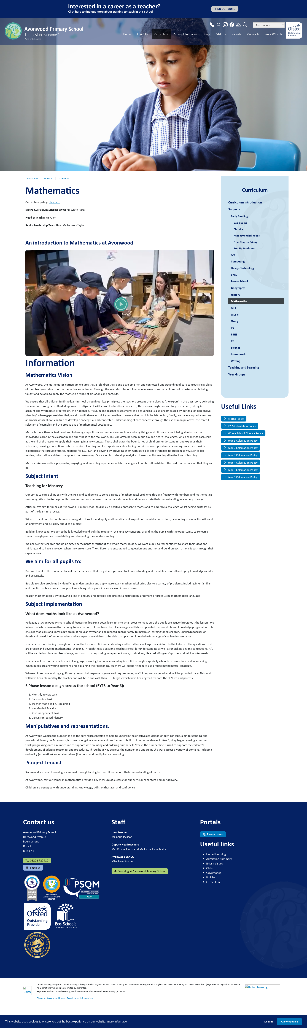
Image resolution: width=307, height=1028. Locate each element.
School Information (186, 34)
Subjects (234, 209)
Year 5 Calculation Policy (242, 470)
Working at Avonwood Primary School (141, 871)
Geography (238, 288)
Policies (211, 877)
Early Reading (239, 216)
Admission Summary (219, 859)
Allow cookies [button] (289, 1021)
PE (232, 328)
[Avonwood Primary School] (45, 31)
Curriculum (161, 34)
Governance (213, 873)
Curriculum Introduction (245, 202)
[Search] (245, 25)
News (207, 34)
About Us (142, 34)
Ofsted (210, 868)
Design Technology (242, 268)
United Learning (216, 854)
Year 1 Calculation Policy (242, 440)
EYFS (234, 275)
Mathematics (239, 301)
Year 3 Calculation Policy (242, 455)
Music (234, 314)
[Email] (218, 25)
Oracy (234, 321)
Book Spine (240, 223)
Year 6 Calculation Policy (242, 477)
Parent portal (214, 834)
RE (232, 341)
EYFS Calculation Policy (241, 426)
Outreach (253, 34)
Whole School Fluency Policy (245, 433)
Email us (34, 868)
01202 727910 (38, 860)
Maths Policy (235, 419)
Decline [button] (268, 1021)
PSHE (234, 334)
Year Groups (236, 374)
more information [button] (117, 1021)
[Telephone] (212, 25)
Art (233, 255)
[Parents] (238, 25)
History (235, 294)
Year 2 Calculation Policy (242, 448)
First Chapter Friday (245, 242)
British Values (214, 863)
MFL (233, 308)
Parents (236, 34)
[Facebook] (232, 25)
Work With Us (273, 34)
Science (235, 347)
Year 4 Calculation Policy (242, 462)
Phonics (238, 229)
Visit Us (221, 34)
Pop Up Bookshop (244, 248)
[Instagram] (225, 25)
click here (54, 202)
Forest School (239, 281)
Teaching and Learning (243, 367)
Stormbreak (238, 354)
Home (127, 34)
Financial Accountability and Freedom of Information (65, 998)
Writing (235, 361)
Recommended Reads (247, 235)
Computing (238, 261)
